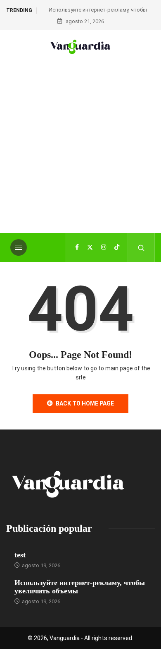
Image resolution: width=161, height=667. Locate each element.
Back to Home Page (85, 403)
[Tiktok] (116, 247)
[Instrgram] (103, 247)
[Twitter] (90, 247)
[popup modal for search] (141, 247)
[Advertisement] (80, 156)
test (20, 555)
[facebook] (77, 247)
